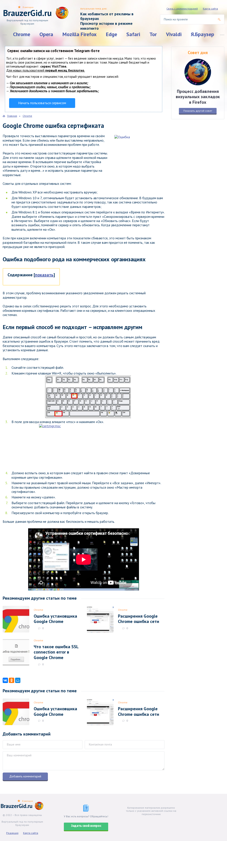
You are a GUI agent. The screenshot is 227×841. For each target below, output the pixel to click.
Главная (12, 115)
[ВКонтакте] (5, 680)
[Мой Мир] (17, 680)
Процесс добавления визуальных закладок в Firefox (198, 96)
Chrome (21, 34)
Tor (153, 34)
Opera (46, 34)
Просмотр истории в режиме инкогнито (106, 26)
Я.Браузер (202, 34)
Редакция (12, 833)
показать (44, 275)
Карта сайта (210, 8)
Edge (111, 34)
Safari (133, 34)
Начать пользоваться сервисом (42, 103)
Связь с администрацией (182, 8)
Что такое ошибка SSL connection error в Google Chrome (56, 652)
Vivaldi (174, 34)
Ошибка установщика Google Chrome (55, 618)
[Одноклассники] (11, 680)
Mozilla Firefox (80, 34)
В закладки (28, 7)
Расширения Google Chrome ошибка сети (138, 618)
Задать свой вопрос (86, 826)
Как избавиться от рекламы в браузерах (106, 16)
